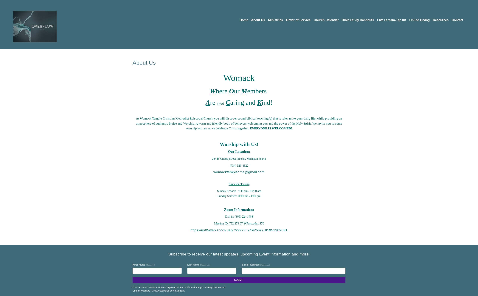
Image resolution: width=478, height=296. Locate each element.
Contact (457, 20)
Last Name (198, 264)
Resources (440, 20)
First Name (144, 264)
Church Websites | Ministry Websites (151, 290)
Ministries (275, 20)
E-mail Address (256, 264)
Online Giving (419, 20)
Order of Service (298, 20)
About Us (258, 20)
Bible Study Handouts (358, 20)
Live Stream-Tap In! (391, 20)
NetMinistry (178, 290)
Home (244, 20)
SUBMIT (239, 279)
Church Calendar (326, 20)
